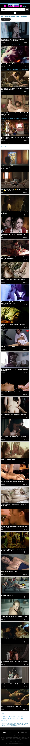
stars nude (19, 143)
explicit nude (21, 69)
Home (4, 732)
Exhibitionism (4, 44)
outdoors (26, 69)
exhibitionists (9, 69)
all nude (15, 143)
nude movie (8, 93)
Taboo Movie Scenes (20, 0)
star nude (24, 143)
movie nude (3, 93)
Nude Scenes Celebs (9, 0)
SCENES (24, 6)
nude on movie (14, 93)
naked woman (15, 69)
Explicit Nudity (15, 44)
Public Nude (9, 44)
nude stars (11, 143)
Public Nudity (3, 69)
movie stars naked (5, 143)
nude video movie (21, 93)
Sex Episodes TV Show (15, 1)
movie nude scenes (23, 118)
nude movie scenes (15, 118)
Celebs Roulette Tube (21, 732)
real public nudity (21, 44)
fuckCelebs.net (12, 743)
